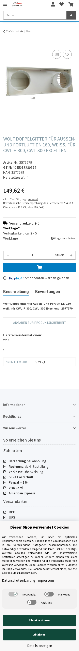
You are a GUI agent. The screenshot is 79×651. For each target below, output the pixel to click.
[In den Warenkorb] (6, 44)
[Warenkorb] (71, 4)
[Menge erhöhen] (71, 255)
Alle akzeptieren (39, 620)
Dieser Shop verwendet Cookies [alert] (39, 527)
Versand (33, 199)
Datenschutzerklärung (18, 580)
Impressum (45, 580)
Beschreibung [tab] (16, 291)
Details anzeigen (39, 645)
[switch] (13, 594)
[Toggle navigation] (5, 2)
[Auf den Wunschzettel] (67, 54)
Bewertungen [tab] (47, 291)
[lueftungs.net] (17, 4)
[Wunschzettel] (61, 4)
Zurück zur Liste (14, 31)
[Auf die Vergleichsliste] (56, 54)
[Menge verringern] (7, 255)
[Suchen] (71, 15)
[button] (53, 4)
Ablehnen (39, 634)
